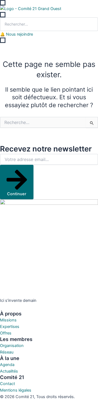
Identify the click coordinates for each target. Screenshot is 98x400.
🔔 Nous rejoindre (16, 34)
